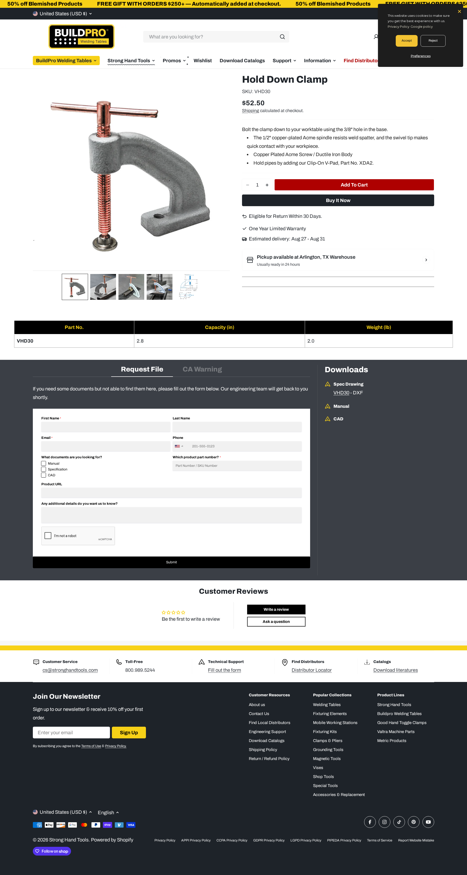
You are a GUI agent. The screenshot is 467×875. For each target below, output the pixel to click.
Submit (171, 562)
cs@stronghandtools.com (70, 670)
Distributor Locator (312, 670)
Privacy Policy (164, 840)
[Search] (282, 37)
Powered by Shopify (112, 839)
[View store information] (426, 260)
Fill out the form (224, 670)
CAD (51, 475)
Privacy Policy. (115, 746)
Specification (57, 469)
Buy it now (338, 200)
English (106, 812)
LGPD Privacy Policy (305, 840)
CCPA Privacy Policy (231, 840)
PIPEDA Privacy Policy (344, 840)
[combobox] (216, 37)
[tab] (142, 371)
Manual (53, 463)
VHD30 (341, 392)
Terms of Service (379, 840)
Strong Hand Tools (69, 839)
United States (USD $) (63, 13)
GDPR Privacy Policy (269, 840)
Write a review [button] (276, 609)
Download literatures (395, 670)
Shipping (250, 110)
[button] (75, 287)
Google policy (422, 26)
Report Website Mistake (416, 840)
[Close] (459, 11)
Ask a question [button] (276, 621)
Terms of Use (91, 746)
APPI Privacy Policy (196, 840)
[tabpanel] (171, 476)
